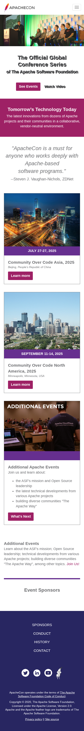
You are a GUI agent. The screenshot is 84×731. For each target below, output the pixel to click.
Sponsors (42, 625)
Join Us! (73, 564)
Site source (52, 719)
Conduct (42, 633)
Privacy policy (33, 719)
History (42, 642)
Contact (42, 651)
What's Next (21, 516)
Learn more (20, 276)
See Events (28, 86)
